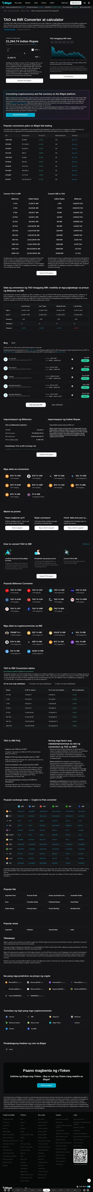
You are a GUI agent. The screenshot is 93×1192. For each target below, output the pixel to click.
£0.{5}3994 (81, 844)
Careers (5, 1128)
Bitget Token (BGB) (8, 1134)
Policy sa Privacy (78, 1139)
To (8, 55)
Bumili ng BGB (42, 1134)
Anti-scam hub (60, 1130)
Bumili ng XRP (42, 1131)
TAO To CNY (37, 590)
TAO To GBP (37, 608)
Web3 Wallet (24, 1165)
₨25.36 (54, 830)
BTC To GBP (37, 485)
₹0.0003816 (69, 849)
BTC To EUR (15, 485)
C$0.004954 (43, 863)
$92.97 (20, 825)
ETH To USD (37, 476)
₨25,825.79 (55, 825)
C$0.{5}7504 (43, 844)
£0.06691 (81, 830)
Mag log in (65, 3)
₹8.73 (67, 830)
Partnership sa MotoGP (9, 1156)
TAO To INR (59, 599)
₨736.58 (55, 835)
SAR (32, 1190)
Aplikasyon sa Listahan (62, 1133)
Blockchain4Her (7, 1162)
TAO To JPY (15, 608)
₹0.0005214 (69, 844)
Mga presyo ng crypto (14, 10)
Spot (21, 1119)
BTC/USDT (50, 7)
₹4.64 (67, 858)
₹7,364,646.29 (70, 811)
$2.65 (19, 835)
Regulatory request (78, 1127)
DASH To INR (37, 651)
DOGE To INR (59, 632)
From (8, 48)
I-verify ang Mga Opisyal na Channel (64, 1126)
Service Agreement (78, 1119)
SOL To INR (81, 632)
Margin (22, 1137)
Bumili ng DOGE (42, 1128)
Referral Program (61, 1158)
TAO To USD (59, 590)
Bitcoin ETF (41, 1156)
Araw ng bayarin (60, 1161)
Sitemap (5, 1165)
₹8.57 (67, 839)
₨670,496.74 (56, 816)
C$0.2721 (42, 853)
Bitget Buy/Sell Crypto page (18, 103)
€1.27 (30, 820)
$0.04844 (20, 858)
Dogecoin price (42, 1174)
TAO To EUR (15, 599)
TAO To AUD (81, 590)
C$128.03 (42, 825)
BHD (18, 1190)
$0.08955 (20, 839)
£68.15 (80, 825)
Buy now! (74, 139)
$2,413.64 (21, 816)
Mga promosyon (60, 1155)
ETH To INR (15, 642)
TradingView (24, 1168)
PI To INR (36, 494)
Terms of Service (78, 1142)
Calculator (41, 1153)
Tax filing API (59, 1164)
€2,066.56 (32, 816)
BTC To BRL (81, 485)
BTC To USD (15, 476)
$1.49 (19, 820)
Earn (21, 1140)
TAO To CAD (37, 599)
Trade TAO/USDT (57, 405)
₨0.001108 (55, 849)
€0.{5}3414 (32, 849)
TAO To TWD (15, 590)
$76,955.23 (21, 811)
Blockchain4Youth (8, 1159)
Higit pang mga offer (35, 405)
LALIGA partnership (8, 1153)
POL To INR (81, 642)
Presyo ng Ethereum (44, 1147)
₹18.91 (68, 853)
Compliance (76, 1130)
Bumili (85, 360)
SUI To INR (15, 651)
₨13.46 (54, 858)
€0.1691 (31, 853)
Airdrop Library (24, 1180)
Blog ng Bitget (7, 1131)
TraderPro (23, 1162)
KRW (53, 1190)
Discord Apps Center (26, 1177)
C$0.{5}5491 (43, 849)
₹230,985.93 (69, 816)
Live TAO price (68, 76)
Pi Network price (42, 1162)
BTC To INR (15, 494)
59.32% (20, 7)
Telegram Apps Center (26, 1174)
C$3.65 (42, 835)
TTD (39, 1190)
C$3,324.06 (43, 816)
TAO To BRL (59, 608)
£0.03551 (81, 858)
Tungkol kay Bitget (8, 1119)
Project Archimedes (61, 1146)
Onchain (22, 1128)
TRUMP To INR (16, 632)
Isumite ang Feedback (62, 1119)
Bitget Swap (23, 1171)
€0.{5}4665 (32, 844)
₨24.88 (54, 839)
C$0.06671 (43, 858)
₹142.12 (68, 820)
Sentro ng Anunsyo (8, 1137)
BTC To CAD (59, 485)
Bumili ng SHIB (42, 1137)
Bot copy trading (25, 1150)
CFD (21, 1125)
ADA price (41, 1165)
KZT (25, 1190)
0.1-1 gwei (37, 7)
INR (46, 1190)
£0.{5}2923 (81, 849)
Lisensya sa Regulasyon (80, 1133)
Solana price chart (43, 1150)
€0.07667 (31, 839)
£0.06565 (81, 839)
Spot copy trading (25, 1144)
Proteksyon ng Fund (8, 1144)
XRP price (41, 1159)
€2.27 (30, 835)
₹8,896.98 (68, 825)
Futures (22, 1122)
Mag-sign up (76, 3)
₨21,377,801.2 (56, 811)
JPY (68, 1190)
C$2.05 (42, 820)
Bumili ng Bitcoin (43, 1122)
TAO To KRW (81, 599)
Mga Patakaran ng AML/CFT (81, 1136)
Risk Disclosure (77, 1146)
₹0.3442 (68, 863)
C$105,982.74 (44, 811)
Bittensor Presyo (25, 10)
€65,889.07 (32, 811)
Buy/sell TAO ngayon (24, 80)
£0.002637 (81, 863)
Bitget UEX (6, 1147)
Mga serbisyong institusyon (63, 1142)
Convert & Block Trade (26, 1134)
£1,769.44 (81, 816)
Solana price (41, 1168)
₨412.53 (55, 820)
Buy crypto (41, 1119)
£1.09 (80, 820)
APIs (21, 1156)
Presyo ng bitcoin (43, 1144)
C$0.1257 (42, 830)
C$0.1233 (42, 839)
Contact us (6, 1122)
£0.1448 (80, 853)
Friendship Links (7, 1150)
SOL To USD (81, 476)
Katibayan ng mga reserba (10, 1140)
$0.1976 (20, 853)
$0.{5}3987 (21, 849)
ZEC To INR (37, 632)
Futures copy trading (26, 1147)
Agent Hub (23, 1159)
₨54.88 (54, 853)
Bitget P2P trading (31, 350)
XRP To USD (59, 476)
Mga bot (22, 1153)
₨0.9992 (55, 863)
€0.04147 (31, 858)
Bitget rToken (42, 1177)
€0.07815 (31, 830)
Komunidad (6, 1125)
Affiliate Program (60, 1139)
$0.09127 (20, 830)
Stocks (22, 1131)
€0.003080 (32, 863)
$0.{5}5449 (21, 844)
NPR (60, 1190)
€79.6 (30, 825)
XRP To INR (37, 642)
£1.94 (80, 835)
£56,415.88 (81, 811)
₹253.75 (68, 835)
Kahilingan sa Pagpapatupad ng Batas (81, 1123)
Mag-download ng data (62, 1152)
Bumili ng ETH (42, 1125)
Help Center (59, 1122)
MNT (74, 1190)
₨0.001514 (55, 844)
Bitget (5, 10)
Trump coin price (43, 1171)
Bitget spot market (60, 352)
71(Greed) (72, 7)
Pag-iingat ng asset (61, 1149)
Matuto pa (86, 544)
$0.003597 (21, 863)
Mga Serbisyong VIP (61, 1136)
